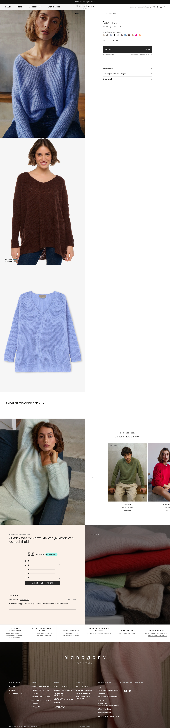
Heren (20, 7)
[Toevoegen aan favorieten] (151, 13)
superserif (20, 726)
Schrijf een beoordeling (42, 583)
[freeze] (111, 35)
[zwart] (114, 35)
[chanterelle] (133, 35)
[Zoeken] (154, 7)
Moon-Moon (34, 726)
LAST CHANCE (54, 7)
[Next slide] (162, 476)
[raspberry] (136, 35)
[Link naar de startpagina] (85, 7)
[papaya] (140, 35)
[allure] (125, 35)
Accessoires (35, 7)
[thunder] (107, 35)
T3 (112, 40)
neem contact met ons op (157, 635)
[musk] (122, 35)
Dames (8, 7)
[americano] (129, 35)
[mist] (118, 35)
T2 (108, 40)
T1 (104, 40)
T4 (117, 40)
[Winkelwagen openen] (164, 7)
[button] (42, 561)
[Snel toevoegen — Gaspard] (143, 498)
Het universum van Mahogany (140, 7)
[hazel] (104, 35)
